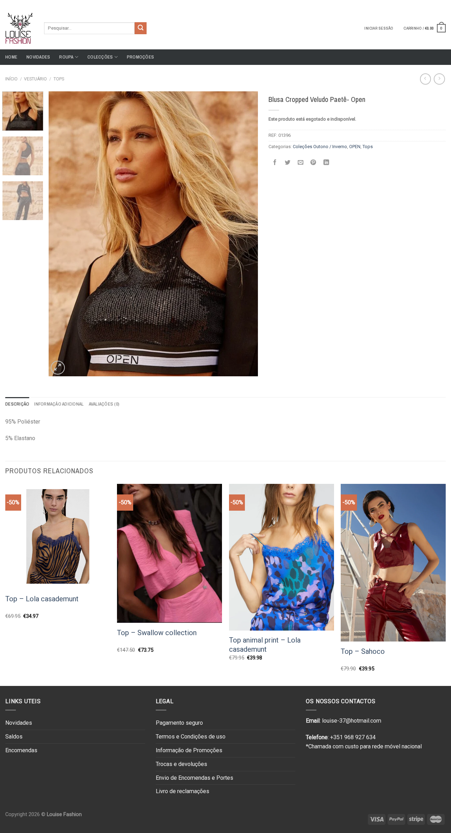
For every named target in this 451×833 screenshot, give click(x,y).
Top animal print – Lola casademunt (265, 644)
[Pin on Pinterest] (313, 162)
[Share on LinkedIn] (326, 162)
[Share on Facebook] (274, 162)
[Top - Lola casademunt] (57, 536)
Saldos (14, 736)
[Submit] (141, 28)
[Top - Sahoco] (393, 563)
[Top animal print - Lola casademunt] (281, 557)
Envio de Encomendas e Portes (194, 777)
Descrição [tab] (17, 404)
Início (11, 79)
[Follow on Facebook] (429, 3)
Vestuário (35, 79)
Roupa (66, 57)
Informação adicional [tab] (59, 404)
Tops (59, 79)
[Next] (245, 233)
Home (11, 57)
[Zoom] (57, 368)
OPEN (354, 146)
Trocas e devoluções (181, 764)
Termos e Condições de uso (191, 736)
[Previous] (61, 233)
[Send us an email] (442, 3)
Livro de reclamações (182, 791)
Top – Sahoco (363, 651)
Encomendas (21, 750)
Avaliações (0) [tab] (104, 404)
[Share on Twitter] (288, 162)
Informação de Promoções (189, 750)
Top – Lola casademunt (42, 599)
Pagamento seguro (179, 722)
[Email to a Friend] (300, 162)
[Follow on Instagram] (435, 3)
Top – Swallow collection (157, 632)
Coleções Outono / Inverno (320, 146)
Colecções (100, 57)
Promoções (140, 57)
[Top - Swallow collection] (169, 553)
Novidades (38, 57)
